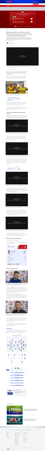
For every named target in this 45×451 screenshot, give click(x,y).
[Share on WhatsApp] (12, 69)
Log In (37, 1)
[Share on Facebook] (7, 69)
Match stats (17, 97)
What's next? (9, 328)
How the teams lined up (11, 97)
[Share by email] (14, 69)
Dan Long (10, 42)
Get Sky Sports (34, 1)
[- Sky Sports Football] (16, 26)
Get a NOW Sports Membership (27, 26)
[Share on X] (10, 69)
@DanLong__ (14, 43)
